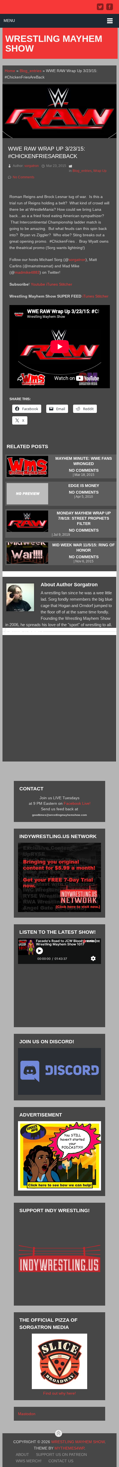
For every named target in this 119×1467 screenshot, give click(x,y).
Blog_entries (31, 70)
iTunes (52, 284)
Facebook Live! (77, 803)
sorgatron (31, 166)
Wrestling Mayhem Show (53, 43)
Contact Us (60, 1461)
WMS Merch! (29, 1461)
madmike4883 (27, 272)
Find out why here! (59, 1393)
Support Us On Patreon (61, 1454)
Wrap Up (100, 171)
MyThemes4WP (69, 1448)
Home (10, 70)
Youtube (38, 284)
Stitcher (65, 284)
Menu (9, 20)
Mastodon (26, 1414)
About (22, 1454)
